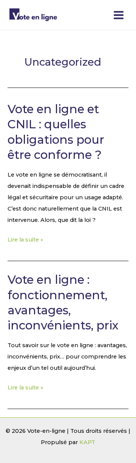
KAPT (87, 442)
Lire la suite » (25, 238)
